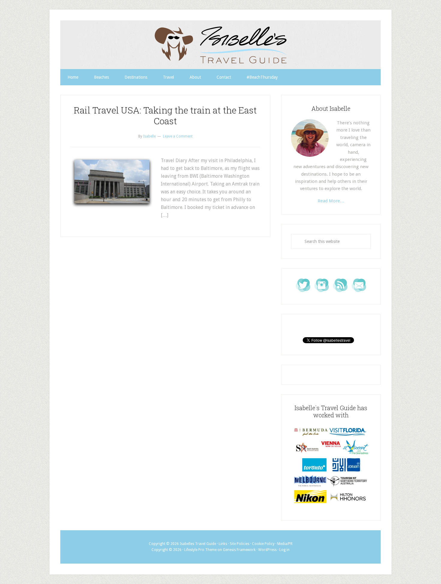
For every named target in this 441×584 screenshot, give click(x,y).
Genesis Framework (239, 550)
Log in (284, 550)
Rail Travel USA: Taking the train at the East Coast (165, 115)
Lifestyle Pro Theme (200, 550)
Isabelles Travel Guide (220, 44)
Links (223, 544)
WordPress (267, 550)
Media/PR (284, 544)
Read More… (331, 201)
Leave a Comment (178, 136)
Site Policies (239, 544)
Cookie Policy (263, 544)
